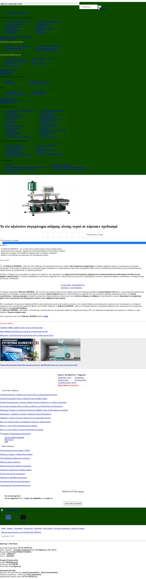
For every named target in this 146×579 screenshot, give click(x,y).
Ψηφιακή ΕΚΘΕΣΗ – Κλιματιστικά (49, 46)
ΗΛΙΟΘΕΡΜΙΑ (6, 74)
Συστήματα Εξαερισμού (48, 115)
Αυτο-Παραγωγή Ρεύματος (49, 120)
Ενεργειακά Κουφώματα (44, 28)
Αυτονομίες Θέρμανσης (13, 24)
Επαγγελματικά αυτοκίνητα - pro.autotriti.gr (20, 169)
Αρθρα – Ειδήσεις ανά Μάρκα (16, 61)
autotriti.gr (8, 165)
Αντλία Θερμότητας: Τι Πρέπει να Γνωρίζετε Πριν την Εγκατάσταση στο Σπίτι (28, 395)
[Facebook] (44, 234)
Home (3, 528)
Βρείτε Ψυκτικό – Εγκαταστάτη (47, 51)
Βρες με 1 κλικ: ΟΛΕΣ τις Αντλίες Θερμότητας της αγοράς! (21, 430)
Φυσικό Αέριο (10, 122)
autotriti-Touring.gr (12, 171)
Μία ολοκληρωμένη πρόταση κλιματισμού (15, 466)
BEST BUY (9, 440)
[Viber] (63, 234)
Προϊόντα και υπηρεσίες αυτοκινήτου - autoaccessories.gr (25, 167)
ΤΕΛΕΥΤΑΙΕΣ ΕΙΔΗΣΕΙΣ (14, 438)
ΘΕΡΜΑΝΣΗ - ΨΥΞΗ (64, 378)
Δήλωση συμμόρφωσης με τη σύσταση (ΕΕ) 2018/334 (21, 532)
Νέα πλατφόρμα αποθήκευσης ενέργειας (15, 458)
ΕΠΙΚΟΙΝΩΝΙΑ (6, 103)
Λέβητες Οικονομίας (12, 26)
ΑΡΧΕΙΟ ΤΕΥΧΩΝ (7, 98)
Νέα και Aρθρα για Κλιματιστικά (17, 46)
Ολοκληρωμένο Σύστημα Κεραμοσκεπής (15, 485)
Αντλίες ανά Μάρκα (12, 66)
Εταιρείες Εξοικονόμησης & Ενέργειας (16, 434)
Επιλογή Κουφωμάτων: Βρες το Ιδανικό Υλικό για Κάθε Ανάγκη (23, 399)
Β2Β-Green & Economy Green (16, 94)
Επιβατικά (8, 81)
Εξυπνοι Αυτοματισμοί (47, 117)
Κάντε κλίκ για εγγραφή (73, 503)
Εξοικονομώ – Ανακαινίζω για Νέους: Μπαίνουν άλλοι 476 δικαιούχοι (25, 414)
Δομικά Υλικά (10, 28)
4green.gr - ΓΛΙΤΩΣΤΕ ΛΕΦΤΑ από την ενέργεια (69, 169)
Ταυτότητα (38, 528)
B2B (6, 442)
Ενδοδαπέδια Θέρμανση (48, 126)
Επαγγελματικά (10, 83)
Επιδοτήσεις (39, 30)
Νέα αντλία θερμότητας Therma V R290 (15, 450)
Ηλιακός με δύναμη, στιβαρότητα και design (16, 454)
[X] (50, 234)
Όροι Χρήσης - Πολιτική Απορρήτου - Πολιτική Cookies (63, 528)
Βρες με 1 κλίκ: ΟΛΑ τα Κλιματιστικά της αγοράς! (18, 426)
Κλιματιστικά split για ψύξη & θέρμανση (15, 481)
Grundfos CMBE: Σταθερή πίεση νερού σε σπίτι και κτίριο (21, 328)
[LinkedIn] (75, 234)
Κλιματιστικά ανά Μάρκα (45, 48)
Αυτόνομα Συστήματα (47, 124)
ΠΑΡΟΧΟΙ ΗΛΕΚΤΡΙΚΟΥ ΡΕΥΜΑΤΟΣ (15, 37)
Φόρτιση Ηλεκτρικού (37, 81)
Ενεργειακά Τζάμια (42, 24)
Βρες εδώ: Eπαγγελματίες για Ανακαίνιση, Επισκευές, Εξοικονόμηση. (25, 422)
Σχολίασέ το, (71, 288)
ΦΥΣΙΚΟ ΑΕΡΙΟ (6, 72)
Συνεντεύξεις (40, 33)
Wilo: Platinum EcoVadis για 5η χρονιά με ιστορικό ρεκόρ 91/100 (24, 331)
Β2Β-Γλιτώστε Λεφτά (13, 92)
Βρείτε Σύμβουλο (38, 63)
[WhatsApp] (69, 234)
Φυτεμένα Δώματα (11, 156)
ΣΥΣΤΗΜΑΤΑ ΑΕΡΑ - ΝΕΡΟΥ (67, 383)
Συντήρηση (43, 128)
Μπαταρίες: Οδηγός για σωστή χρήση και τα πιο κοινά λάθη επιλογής (25, 418)
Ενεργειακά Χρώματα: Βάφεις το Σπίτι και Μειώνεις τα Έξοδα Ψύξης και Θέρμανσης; (31, 406)
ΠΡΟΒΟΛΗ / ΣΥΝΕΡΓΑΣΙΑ (10, 101)
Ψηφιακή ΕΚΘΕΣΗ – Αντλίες (42, 59)
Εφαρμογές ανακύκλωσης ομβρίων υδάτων (16, 470)
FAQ (7, 51)
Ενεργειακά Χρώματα (13, 30)
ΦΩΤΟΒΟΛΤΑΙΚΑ (7, 39)
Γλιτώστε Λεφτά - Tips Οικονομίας (17, 22)
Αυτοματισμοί (40, 26)
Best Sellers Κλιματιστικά (14, 48)
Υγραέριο (42, 135)
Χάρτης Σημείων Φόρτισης (39, 83)
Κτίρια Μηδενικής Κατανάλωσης (47, 22)
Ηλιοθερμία (9, 124)
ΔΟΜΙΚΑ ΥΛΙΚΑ (63, 380)
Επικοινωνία (28, 528)
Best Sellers (9, 63)
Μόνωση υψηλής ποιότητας (10, 462)
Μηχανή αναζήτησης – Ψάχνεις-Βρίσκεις (19, 111)
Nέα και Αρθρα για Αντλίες (15, 59)
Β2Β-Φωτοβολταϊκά (40, 92)
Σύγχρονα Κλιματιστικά (13, 115)
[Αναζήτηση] (99, 7)
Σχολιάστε (3, 245)
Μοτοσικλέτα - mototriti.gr (61, 165)
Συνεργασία (18, 528)
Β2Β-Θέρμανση (38, 94)
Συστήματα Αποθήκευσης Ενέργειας (52, 130)
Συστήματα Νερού (46, 133)
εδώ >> (68, 385)
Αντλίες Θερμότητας (12, 117)
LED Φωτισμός (10, 33)
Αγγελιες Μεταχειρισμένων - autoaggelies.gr (67, 167)
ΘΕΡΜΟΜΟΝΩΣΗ (7, 70)
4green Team (4, 260)
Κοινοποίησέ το (73, 285)
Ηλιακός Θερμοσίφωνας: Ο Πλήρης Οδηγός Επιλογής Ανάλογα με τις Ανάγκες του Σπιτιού (33, 402)
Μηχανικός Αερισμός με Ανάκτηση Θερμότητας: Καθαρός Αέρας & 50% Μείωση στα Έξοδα (34, 410)
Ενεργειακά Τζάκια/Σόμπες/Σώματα (18, 137)
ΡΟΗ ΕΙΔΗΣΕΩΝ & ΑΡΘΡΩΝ (16, 13)
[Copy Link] (81, 234)
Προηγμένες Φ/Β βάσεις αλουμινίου (13, 478)
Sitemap (10, 528)
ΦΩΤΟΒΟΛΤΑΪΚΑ (80, 380)
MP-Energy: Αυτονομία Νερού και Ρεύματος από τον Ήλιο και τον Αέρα (26, 335)
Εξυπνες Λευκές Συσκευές (46, 145)
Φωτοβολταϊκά (10, 113)
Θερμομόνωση (10, 120)
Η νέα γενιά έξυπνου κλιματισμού (12, 474)
